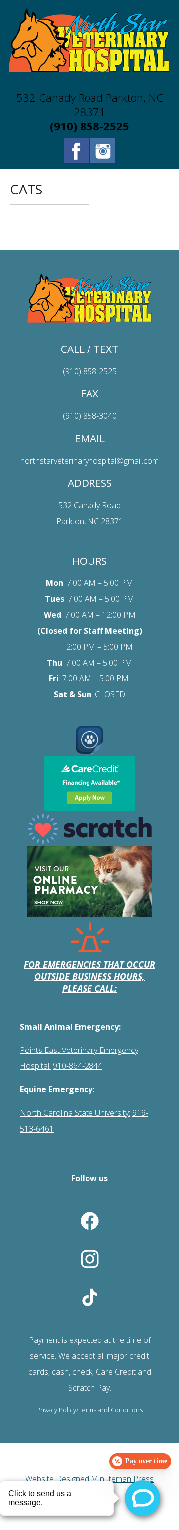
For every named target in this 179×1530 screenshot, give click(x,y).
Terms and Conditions (110, 1409)
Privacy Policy (56, 1409)
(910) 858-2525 (89, 125)
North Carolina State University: (75, 1112)
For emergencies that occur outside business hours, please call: (89, 976)
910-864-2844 (77, 1065)
